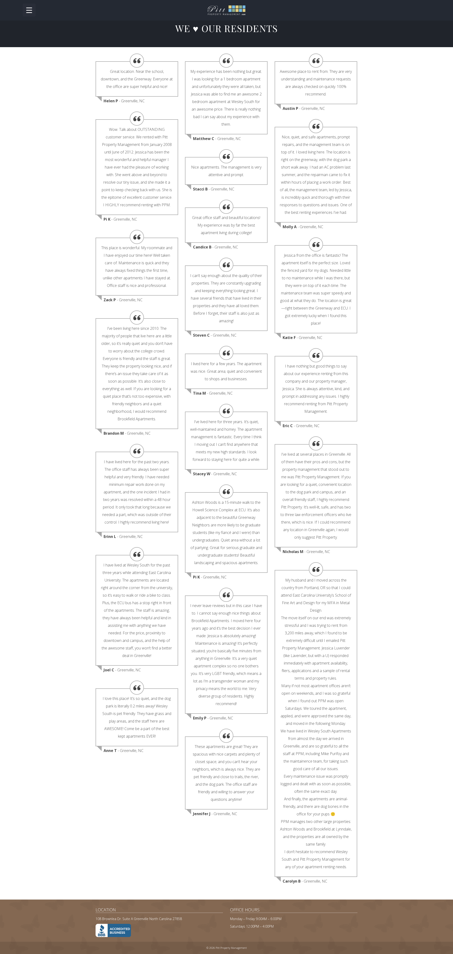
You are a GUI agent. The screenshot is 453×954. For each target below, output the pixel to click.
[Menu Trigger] (29, 10)
